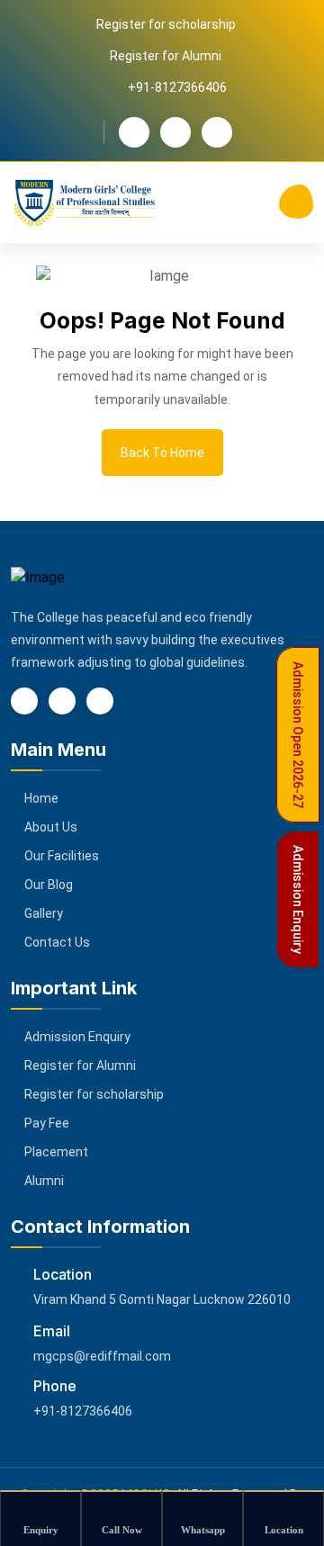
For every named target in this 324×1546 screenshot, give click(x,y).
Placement (56, 1152)
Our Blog (48, 884)
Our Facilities (61, 856)
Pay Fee (46, 1123)
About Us (50, 827)
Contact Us (57, 942)
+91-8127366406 (82, 1411)
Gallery (43, 913)
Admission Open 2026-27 (298, 734)
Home (41, 798)
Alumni (44, 1180)
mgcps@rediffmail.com (102, 1356)
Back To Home (162, 452)
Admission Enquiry (77, 1036)
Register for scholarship (166, 24)
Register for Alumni (165, 56)
